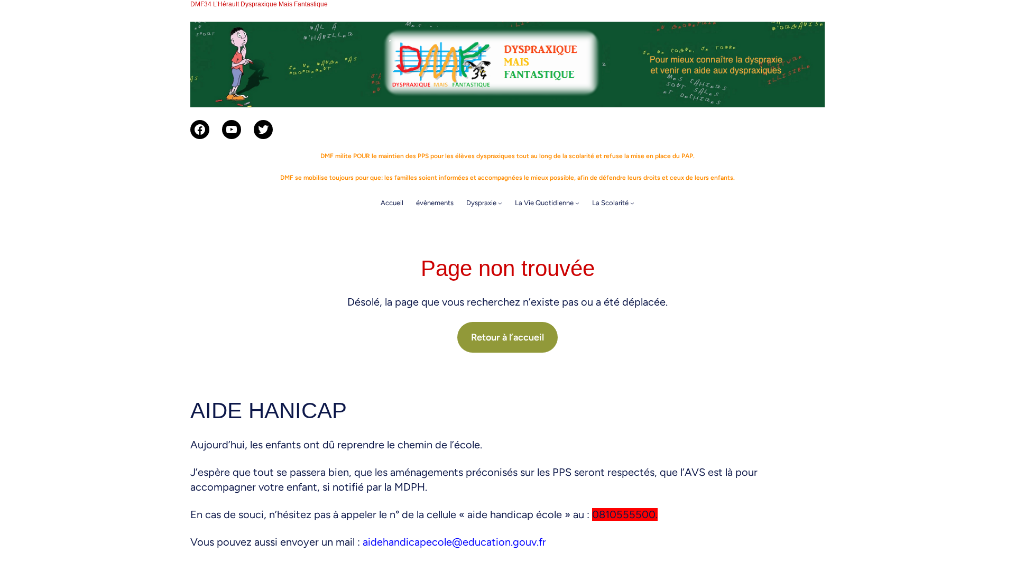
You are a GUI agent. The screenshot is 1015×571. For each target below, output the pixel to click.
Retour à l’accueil (507, 337)
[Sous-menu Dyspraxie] (500, 203)
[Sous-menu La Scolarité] (632, 203)
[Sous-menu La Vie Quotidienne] (577, 203)
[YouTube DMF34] (231, 129)
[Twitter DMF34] (263, 129)
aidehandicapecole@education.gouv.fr (454, 542)
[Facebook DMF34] (199, 129)
